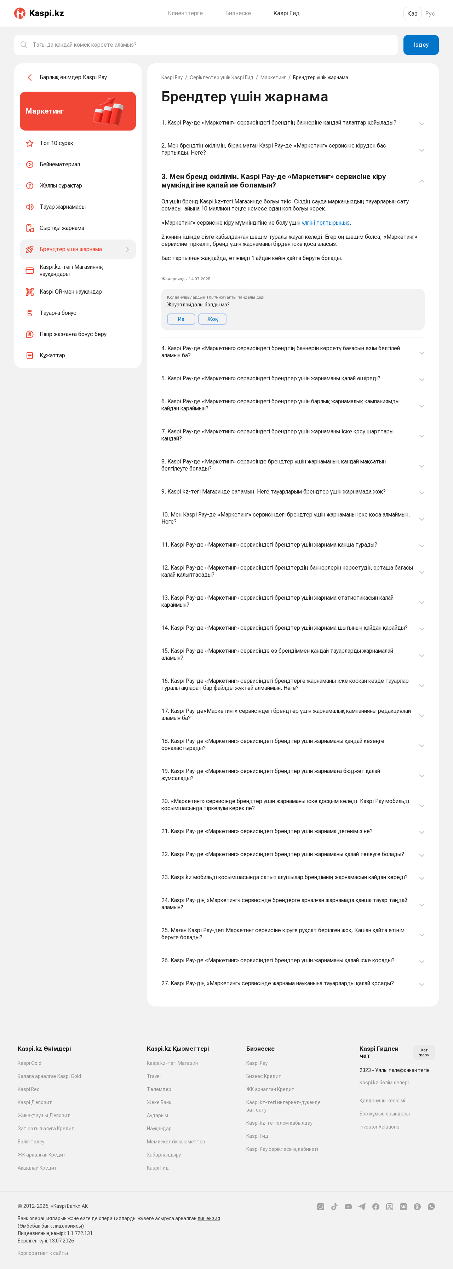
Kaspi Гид (158, 1168)
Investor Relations (380, 1127)
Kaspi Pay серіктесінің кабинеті (282, 1149)
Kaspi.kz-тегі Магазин (172, 1063)
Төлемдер (159, 1089)
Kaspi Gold (29, 1063)
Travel (154, 1076)
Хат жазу (424, 1052)
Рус (430, 13)
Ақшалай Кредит (37, 1168)
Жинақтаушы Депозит (44, 1115)
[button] (293, 251)
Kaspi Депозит (35, 1102)
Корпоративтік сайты (43, 1253)
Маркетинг (273, 77)
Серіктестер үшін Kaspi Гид (221, 77)
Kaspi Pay (172, 77)
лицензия (208, 1218)
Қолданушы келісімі (382, 1100)
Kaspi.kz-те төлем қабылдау (279, 1123)
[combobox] (212, 44)
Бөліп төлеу (31, 1141)
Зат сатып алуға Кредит (46, 1128)
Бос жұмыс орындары (385, 1114)
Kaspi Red (29, 1089)
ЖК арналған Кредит (42, 1155)
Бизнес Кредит (263, 1076)
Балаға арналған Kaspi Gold (49, 1076)
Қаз (412, 13)
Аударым (157, 1115)
